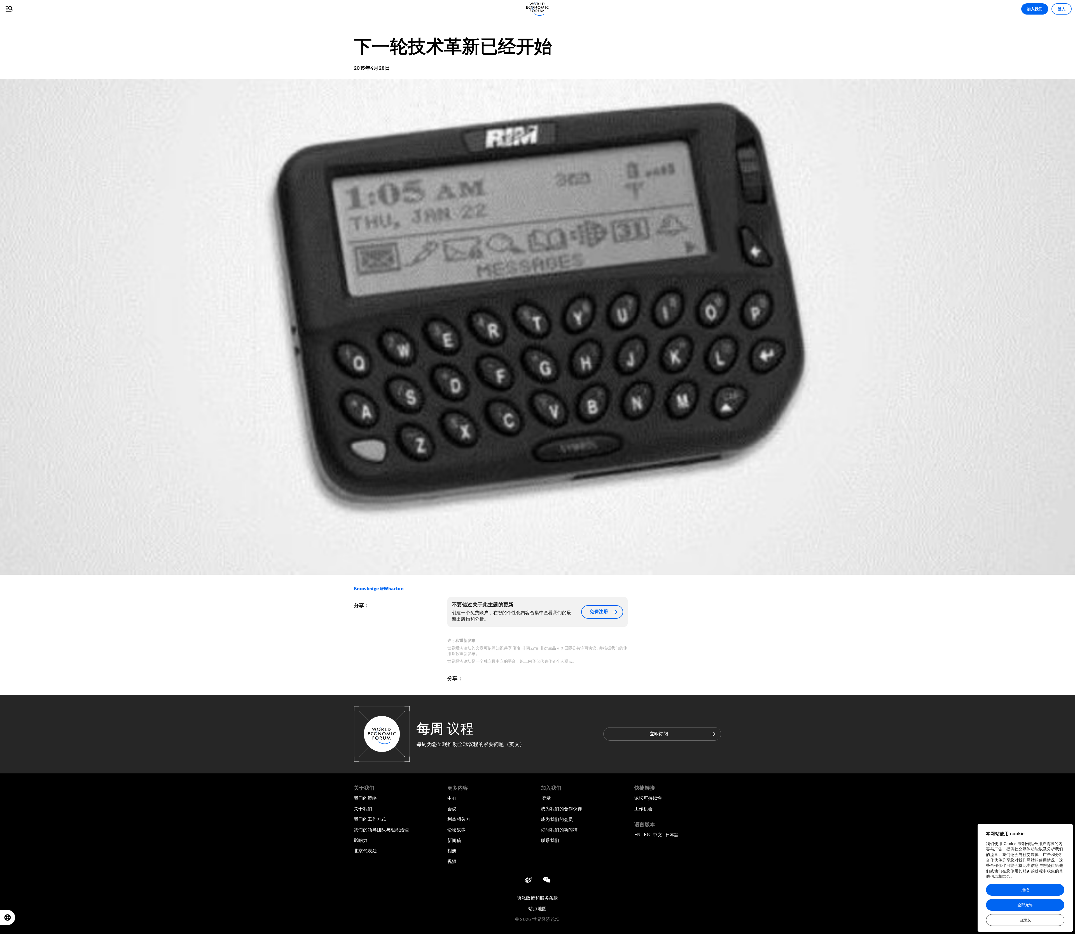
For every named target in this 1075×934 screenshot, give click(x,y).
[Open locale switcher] (7, 917)
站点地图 (537, 908)
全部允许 (1025, 905)
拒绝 (1025, 890)
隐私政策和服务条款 (537, 898)
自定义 (1025, 920)
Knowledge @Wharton (379, 588)
